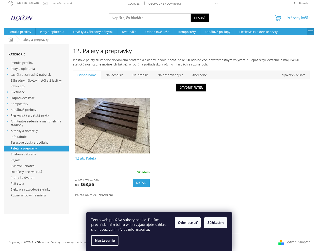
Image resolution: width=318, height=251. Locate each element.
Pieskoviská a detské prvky (30, 115)
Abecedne (199, 75)
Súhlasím (215, 222)
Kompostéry (19, 104)
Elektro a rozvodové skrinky (30, 189)
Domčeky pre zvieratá (26, 172)
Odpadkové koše (23, 98)
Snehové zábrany (23, 154)
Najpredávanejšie (170, 75)
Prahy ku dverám (23, 177)
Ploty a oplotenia (23, 69)
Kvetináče (18, 92)
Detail (141, 183)
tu (147, 229)
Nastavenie (105, 240)
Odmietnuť (187, 222)
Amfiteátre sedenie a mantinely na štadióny (36, 123)
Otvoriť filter (191, 87)
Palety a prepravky (24, 148)
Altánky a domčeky (24, 131)
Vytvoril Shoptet (298, 242)
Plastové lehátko (22, 166)
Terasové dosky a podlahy (29, 142)
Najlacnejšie (114, 75)
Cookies (134, 3)
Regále (16, 160)
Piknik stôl (18, 86)
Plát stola (17, 183)
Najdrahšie (140, 75)
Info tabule (19, 137)
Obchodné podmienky (164, 3)
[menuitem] (19, 31)
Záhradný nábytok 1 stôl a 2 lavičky (36, 80)
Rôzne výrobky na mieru (28, 195)
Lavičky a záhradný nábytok (31, 74)
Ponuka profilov (22, 63)
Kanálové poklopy (23, 110)
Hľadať (200, 18)
